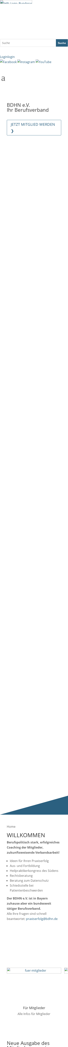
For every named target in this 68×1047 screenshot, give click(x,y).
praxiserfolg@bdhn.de (42, 919)
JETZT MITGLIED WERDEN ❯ (33, 127)
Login (7, 57)
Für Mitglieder (34, 1008)
